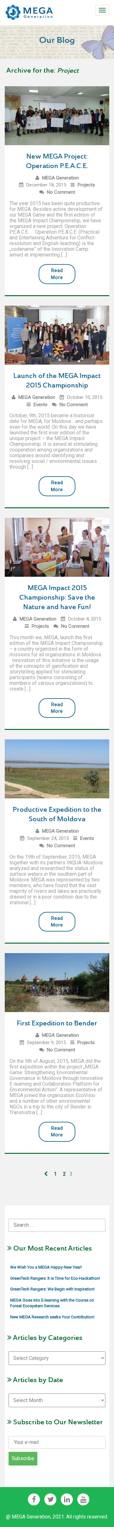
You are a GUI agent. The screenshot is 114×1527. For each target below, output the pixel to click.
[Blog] (29, 10)
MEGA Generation (60, 178)
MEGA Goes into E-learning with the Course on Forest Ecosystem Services (52, 1303)
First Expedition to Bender (57, 1023)
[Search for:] (57, 1220)
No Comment (61, 192)
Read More (57, 274)
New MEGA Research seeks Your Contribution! (52, 1317)
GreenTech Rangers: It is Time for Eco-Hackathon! (55, 1278)
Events (41, 404)
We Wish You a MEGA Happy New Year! (46, 1267)
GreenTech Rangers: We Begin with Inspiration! (52, 1289)
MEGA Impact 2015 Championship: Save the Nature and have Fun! (57, 597)
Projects (86, 185)
